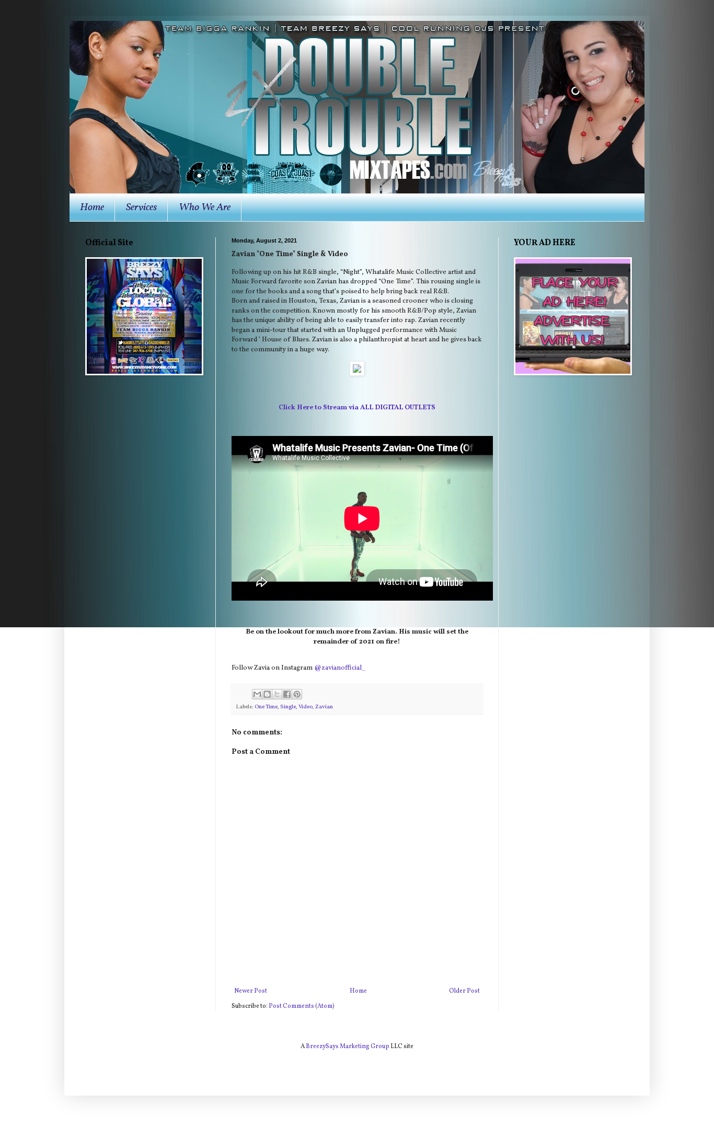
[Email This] (257, 694)
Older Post (464, 991)
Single (288, 707)
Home (92, 207)
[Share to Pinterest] (297, 694)
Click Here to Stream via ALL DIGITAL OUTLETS (357, 407)
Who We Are (205, 207)
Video (305, 707)
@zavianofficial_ (339, 668)
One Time (266, 707)
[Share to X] (277, 694)
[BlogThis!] (267, 694)
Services (141, 207)
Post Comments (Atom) (302, 1006)
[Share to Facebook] (287, 694)
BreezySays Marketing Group (347, 1046)
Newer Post (250, 991)
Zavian (324, 707)
